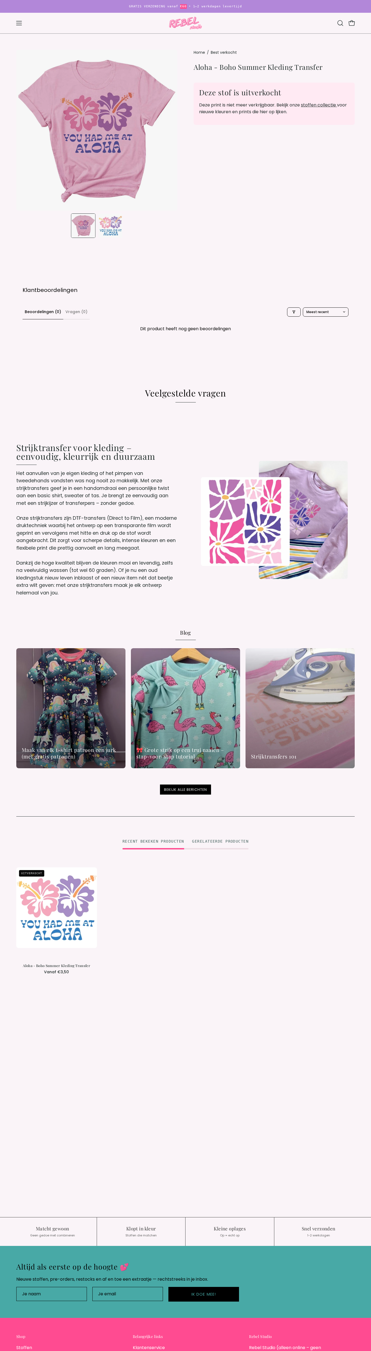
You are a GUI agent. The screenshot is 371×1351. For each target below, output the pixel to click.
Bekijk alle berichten (185, 789)
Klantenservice (149, 1347)
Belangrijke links (148, 1336)
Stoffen (24, 1347)
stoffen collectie (319, 105)
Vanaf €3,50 (56, 972)
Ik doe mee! (203, 1294)
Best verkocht (224, 52)
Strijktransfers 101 (274, 756)
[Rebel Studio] (185, 23)
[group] (185, 6)
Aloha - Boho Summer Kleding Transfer (56, 966)
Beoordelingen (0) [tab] (43, 311)
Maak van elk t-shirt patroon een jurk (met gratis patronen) (69, 753)
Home (199, 52)
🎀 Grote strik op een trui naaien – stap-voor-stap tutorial (180, 753)
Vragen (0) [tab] (76, 311)
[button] (340, 23)
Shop (20, 1336)
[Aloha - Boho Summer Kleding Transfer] (83, 225)
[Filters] (294, 312)
